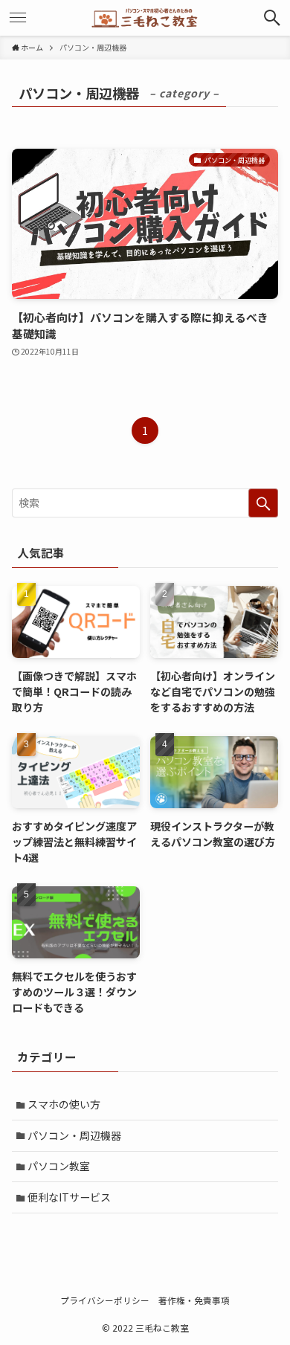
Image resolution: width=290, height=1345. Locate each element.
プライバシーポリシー (104, 1300)
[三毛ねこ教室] (144, 18)
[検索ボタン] (272, 18)
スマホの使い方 (64, 1104)
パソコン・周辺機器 (74, 1135)
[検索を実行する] (263, 502)
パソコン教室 (59, 1165)
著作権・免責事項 (194, 1300)
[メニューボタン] (18, 18)
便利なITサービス (69, 1197)
